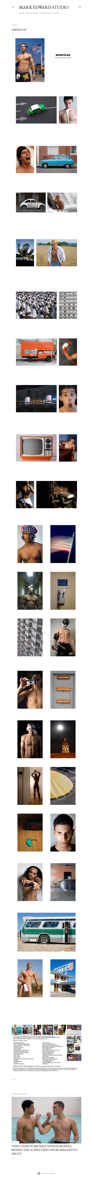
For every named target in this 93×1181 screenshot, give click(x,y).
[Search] (79, 6)
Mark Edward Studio (44, 7)
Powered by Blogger (48, 1173)
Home (22, 13)
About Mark (32, 13)
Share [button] (14, 1079)
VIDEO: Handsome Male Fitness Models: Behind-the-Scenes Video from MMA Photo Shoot (45, 1149)
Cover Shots (46, 13)
